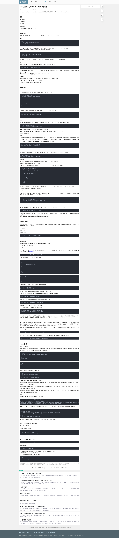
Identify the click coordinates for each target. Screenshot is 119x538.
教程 (50, 1)
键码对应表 (31, 251)
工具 (41, 1)
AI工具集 (47, 532)
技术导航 (24, 532)
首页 (31, 1)
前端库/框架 (52, 532)
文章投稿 (90, 6)
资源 (36, 1)
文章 (45, 1)
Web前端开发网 (29, 535)
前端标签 (43, 532)
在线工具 (28, 532)
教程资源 (38, 532)
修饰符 (36, 9)
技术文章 (33, 532)
